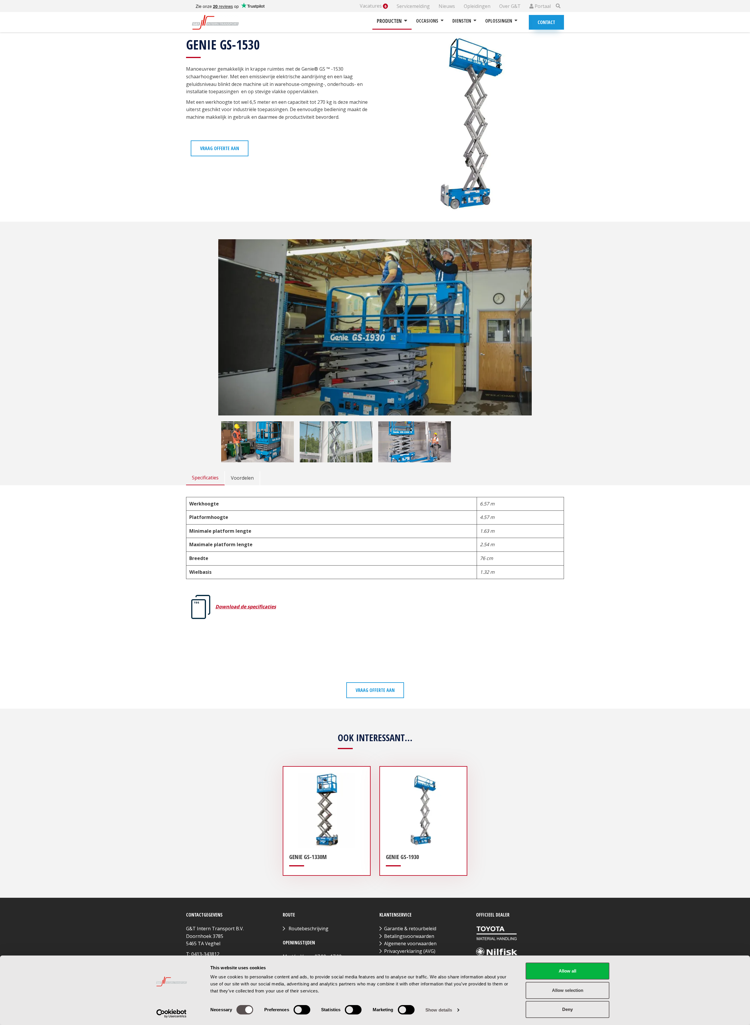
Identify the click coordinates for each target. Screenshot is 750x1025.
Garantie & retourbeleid (410, 928)
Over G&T (510, 6)
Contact (546, 22)
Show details (438, 1009)
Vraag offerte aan (219, 148)
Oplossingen (498, 21)
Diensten (461, 21)
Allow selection (567, 990)
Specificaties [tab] (205, 477)
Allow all (567, 970)
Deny (567, 1009)
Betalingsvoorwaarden (409, 936)
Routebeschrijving (308, 928)
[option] (257, 441)
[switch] (302, 1009)
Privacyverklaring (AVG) (409, 951)
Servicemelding (413, 6)
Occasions (427, 21)
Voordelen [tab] (242, 478)
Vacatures (373, 6)
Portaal (542, 6)
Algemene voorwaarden (410, 943)
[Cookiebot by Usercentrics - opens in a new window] (171, 1013)
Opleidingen (477, 6)
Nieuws (447, 6)
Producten (389, 20)
